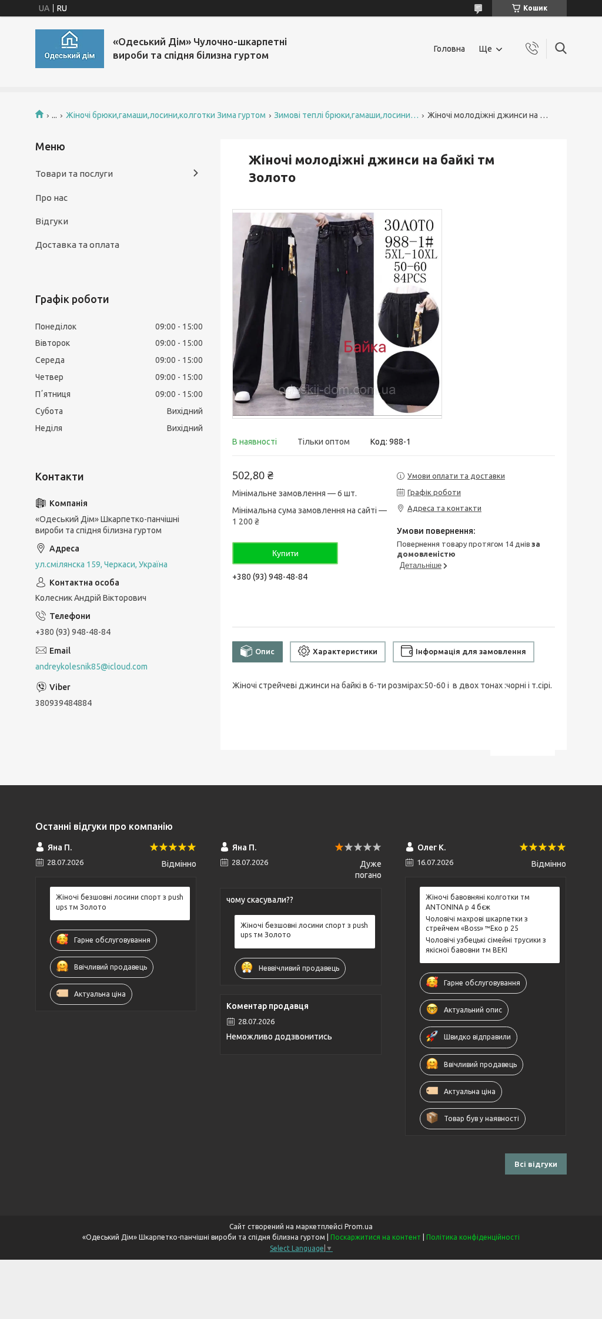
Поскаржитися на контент (375, 1237)
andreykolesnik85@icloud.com (91, 666)
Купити (285, 553)
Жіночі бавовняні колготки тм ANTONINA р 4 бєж (478, 901)
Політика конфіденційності (473, 1237)
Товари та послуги (74, 174)
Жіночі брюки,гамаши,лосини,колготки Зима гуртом (166, 115)
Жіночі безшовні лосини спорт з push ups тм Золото (119, 901)
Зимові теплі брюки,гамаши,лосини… (346, 115)
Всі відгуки (535, 1164)
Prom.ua (359, 1226)
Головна (449, 48)
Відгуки (51, 221)
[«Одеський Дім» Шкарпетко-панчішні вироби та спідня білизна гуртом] (69, 48)
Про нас (51, 198)
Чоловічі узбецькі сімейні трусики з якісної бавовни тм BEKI (486, 944)
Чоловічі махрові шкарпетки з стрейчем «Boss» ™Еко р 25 (477, 923)
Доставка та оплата (77, 245)
